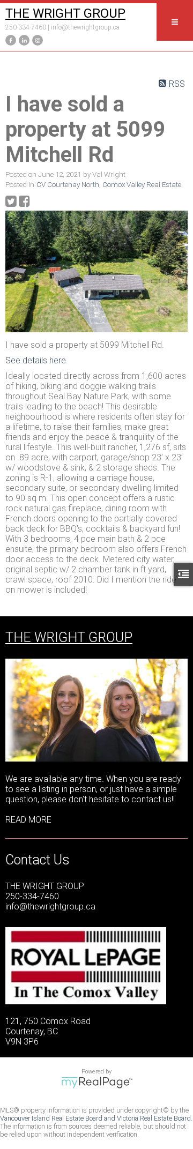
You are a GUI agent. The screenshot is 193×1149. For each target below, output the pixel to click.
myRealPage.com (97, 1082)
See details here (35, 360)
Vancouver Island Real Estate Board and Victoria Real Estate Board (95, 1118)
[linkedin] (22, 39)
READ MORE (28, 820)
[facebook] (9, 39)
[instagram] (36, 39)
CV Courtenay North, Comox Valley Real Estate (108, 185)
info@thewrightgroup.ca (85, 27)
